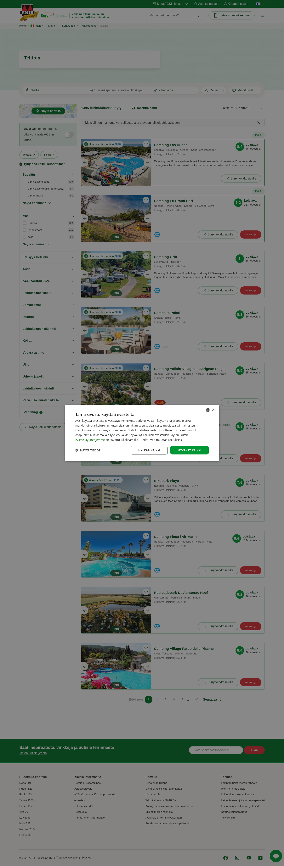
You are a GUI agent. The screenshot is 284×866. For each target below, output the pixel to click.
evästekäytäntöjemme (90, 439)
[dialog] (142, 433)
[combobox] (208, 410)
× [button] (213, 409)
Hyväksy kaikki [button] (189, 450)
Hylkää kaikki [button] (149, 450)
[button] (87, 450)
